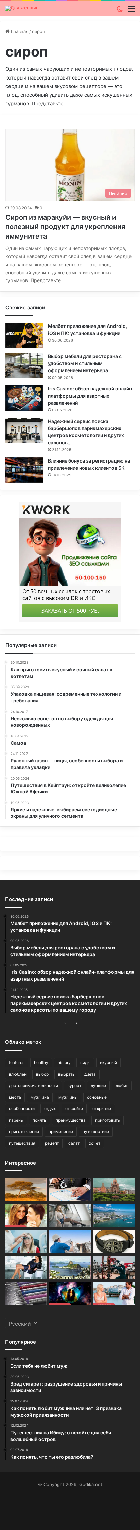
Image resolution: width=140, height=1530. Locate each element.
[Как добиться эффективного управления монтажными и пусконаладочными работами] (70, 1241)
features (16, 1062)
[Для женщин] (22, 8)
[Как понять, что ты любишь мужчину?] (26, 1215)
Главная (19, 31)
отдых (50, 1108)
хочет (94, 1143)
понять (39, 1120)
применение (61, 1131)
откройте (74, 1108)
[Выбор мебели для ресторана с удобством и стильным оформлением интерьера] (24, 365)
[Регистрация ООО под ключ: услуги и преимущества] (70, 1189)
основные (97, 1097)
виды (85, 1062)
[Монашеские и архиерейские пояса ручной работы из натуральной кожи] (114, 1241)
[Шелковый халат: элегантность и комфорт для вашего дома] (26, 1267)
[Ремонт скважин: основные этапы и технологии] (114, 1267)
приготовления (24, 1131)
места (15, 1097)
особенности (22, 1108)
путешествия (22, 1143)
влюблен (18, 1074)
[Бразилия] (70, 1267)
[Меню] (131, 11)
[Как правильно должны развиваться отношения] (114, 1293)
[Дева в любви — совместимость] (70, 1293)
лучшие (98, 1085)
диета (90, 1074)
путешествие (96, 1131)
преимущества (71, 1120)
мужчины (67, 1097)
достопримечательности (33, 1085)
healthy (41, 1062)
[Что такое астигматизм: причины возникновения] (26, 1241)
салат (74, 1143)
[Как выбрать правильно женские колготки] (70, 1215)
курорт (74, 1085)
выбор (42, 1074)
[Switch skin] (119, 11)
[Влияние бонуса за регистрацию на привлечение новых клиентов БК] (24, 470)
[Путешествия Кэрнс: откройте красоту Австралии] (114, 1215)
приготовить (107, 1120)
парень (16, 1120)
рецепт (52, 1143)
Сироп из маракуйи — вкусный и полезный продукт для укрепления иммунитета (65, 226)
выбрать (66, 1074)
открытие (101, 1108)
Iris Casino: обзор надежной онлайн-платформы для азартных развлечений (91, 396)
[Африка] (26, 1189)
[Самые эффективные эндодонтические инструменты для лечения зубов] (26, 1293)
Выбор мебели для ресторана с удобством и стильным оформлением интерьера (85, 363)
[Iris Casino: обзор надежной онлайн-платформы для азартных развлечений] (24, 398)
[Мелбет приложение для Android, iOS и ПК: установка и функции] (24, 335)
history (64, 1062)
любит (122, 1085)
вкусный (108, 1062)
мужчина (40, 1097)
